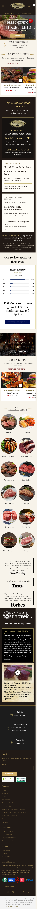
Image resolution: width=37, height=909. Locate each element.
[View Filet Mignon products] (9, 517)
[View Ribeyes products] (27, 540)
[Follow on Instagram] (13, 892)
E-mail (4, 764)
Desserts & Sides (26, 456)
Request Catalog (7, 831)
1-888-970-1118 (19, 715)
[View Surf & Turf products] (27, 517)
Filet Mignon (9, 527)
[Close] (33, 899)
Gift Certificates (7, 834)
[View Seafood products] (27, 422)
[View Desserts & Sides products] (27, 446)
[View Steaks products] (9, 422)
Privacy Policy (7, 806)
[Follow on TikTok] (29, 892)
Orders (4, 853)
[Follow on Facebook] (3, 892)
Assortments (9, 480)
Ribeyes (27, 551)
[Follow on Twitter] (8, 892)
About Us (5, 793)
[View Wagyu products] (27, 493)
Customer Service (8, 803)
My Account (6, 850)
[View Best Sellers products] (27, 469)
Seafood (26, 433)
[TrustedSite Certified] (8, 779)
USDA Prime (9, 503)
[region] (18, 27)
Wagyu (26, 503)
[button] (7, 85)
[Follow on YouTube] (23, 892)
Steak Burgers (8, 551)
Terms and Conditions (9, 816)
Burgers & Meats (8, 456)
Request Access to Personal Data (13, 809)
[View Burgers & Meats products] (9, 446)
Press (4, 790)
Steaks (8, 433)
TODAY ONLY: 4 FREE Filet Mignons (17, 13)
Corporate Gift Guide (9, 838)
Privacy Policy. (13, 906)
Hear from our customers (17, 322)
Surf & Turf (26, 527)
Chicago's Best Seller (11, 88)
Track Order (6, 856)
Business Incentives (8, 841)
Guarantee (5, 819)
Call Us (20, 712)
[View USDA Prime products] (9, 493)
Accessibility (6, 800)
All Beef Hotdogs (12, 393)
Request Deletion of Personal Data (14, 812)
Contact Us (19, 740)
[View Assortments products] (9, 469)
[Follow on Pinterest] (18, 892)
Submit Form (20, 743)
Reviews (5, 822)
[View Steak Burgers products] (9, 540)
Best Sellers (26, 480)
